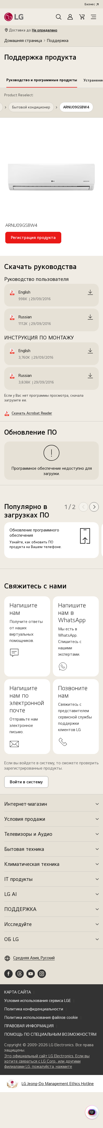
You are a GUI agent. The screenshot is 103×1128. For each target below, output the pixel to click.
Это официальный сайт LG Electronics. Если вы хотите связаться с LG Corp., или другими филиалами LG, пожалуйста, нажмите (47, 1061)
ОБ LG (11, 939)
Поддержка (57, 40)
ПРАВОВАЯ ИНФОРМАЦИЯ (29, 1025)
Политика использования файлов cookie (41, 1017)
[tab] (41, 81)
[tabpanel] (51, 328)
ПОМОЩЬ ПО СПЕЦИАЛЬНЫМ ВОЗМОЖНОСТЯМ (50, 1034)
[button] (58, 17)
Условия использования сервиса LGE (37, 1000)
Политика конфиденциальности (33, 1008)
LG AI (10, 894)
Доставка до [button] (33, 30)
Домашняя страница (23, 40)
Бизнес (90, 4)
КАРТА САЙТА (17, 992)
